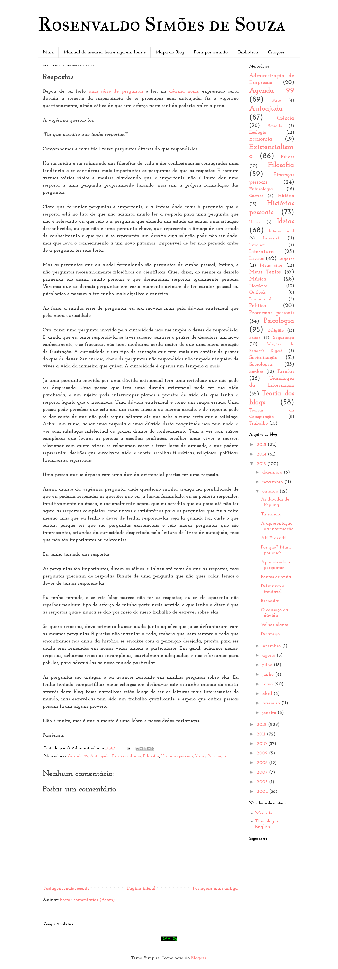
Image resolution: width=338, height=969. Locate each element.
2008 (263, 763)
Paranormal (260, 299)
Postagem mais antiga (215, 888)
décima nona (183, 91)
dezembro (273, 472)
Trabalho (258, 423)
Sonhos (256, 371)
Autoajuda (100, 756)
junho (268, 674)
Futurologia (261, 189)
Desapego (270, 634)
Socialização (263, 357)
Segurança (283, 337)
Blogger (198, 958)
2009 (263, 753)
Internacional (281, 231)
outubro (271, 491)
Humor (255, 222)
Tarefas (285, 371)
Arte (276, 100)
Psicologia (217, 756)
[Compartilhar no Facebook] (149, 749)
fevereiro (271, 703)
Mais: (48, 52)
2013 (262, 464)
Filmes (287, 157)
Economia (260, 139)
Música (258, 279)
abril (267, 693)
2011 (262, 734)
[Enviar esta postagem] (128, 748)
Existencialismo (126, 756)
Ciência (285, 118)
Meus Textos (265, 272)
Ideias (200, 756)
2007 (263, 772)
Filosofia (151, 756)
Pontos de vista (276, 577)
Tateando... (271, 514)
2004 (263, 791)
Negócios (258, 286)
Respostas (270, 601)
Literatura (261, 251)
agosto (269, 655)
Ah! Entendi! (273, 538)
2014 (262, 454)
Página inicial (141, 888)
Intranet (257, 245)
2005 (263, 782)
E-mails (275, 126)
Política (257, 306)
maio (268, 684)
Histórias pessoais (177, 756)
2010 (262, 744)
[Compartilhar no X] (145, 749)
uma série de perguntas (115, 91)
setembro (272, 646)
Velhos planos (275, 625)
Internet (271, 238)
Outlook (257, 292)
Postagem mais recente (67, 888)
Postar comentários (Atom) (87, 900)
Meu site (263, 813)
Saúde (254, 338)
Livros (256, 258)
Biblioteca (248, 52)
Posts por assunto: (211, 52)
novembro (273, 482)
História (286, 195)
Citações (276, 52)
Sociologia (261, 364)
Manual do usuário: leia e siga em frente (105, 52)
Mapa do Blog (170, 52)
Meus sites (271, 265)
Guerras (256, 196)
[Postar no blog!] (141, 749)
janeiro (270, 712)
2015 (262, 444)
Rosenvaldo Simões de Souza (161, 24)
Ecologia (257, 132)
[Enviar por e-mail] (137, 749)
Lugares (286, 258)
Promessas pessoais (271, 313)
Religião (276, 330)
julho (268, 665)
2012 (262, 724)
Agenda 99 (78, 756)
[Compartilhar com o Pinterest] (152, 749)
